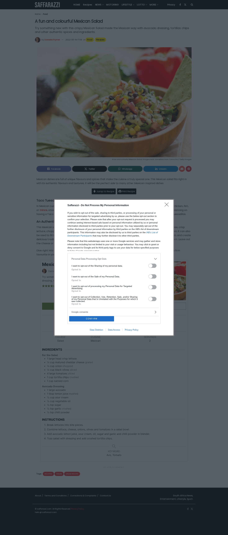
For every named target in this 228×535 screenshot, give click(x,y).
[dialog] (114, 267)
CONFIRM (91, 319)
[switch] (152, 266)
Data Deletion (96, 330)
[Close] (168, 205)
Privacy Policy (131, 330)
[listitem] (114, 259)
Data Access (114, 330)
